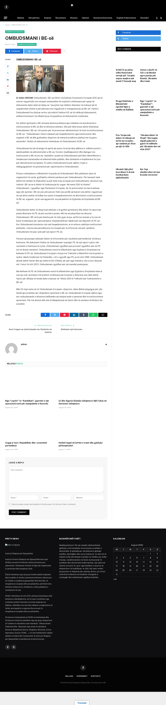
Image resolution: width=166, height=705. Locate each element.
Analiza (47, 18)
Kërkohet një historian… (72, 329)
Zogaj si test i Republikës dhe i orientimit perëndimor (26, 444)
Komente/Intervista (103, 18)
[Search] (161, 18)
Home (7, 25)
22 (150, 566)
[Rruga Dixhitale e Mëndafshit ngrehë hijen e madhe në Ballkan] (126, 92)
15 (150, 562)
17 (117, 566)
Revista (73, 18)
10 (117, 562)
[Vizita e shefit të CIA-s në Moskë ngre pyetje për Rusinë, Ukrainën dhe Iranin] (150, 60)
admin (24, 344)
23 (157, 566)
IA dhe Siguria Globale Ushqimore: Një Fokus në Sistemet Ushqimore (83, 402)
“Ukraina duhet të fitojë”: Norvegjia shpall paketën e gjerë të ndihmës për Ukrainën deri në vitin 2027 (150, 142)
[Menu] (5, 18)
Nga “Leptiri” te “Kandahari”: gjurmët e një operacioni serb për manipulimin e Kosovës (27, 402)
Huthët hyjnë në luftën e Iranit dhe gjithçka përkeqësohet (80, 444)
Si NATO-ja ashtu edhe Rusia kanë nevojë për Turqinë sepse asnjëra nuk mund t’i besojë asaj (126, 75)
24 (117, 570)
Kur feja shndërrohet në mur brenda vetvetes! (150, 172)
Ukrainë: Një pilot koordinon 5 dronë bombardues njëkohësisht (125, 173)
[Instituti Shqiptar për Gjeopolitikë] (83, 7)
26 (130, 570)
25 (123, 570)
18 (124, 566)
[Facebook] (7, 66)
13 (137, 562)
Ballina (20, 18)
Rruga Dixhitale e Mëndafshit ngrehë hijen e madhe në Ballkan (124, 105)
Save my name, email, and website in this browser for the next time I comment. (44, 504)
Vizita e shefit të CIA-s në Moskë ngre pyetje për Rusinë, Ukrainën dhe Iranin (148, 75)
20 (137, 566)
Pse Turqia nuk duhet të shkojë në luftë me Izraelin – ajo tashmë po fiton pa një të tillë (126, 141)
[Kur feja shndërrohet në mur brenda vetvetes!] (150, 160)
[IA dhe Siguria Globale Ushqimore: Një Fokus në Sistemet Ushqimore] (83, 384)
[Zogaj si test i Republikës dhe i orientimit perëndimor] (29, 426)
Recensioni (61, 18)
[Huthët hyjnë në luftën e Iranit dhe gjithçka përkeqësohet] (83, 426)
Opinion (85, 18)
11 (123, 562)
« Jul (115, 579)
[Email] (7, 92)
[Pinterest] (7, 86)
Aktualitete (34, 18)
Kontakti (144, 18)
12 (130, 562)
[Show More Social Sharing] (64, 51)
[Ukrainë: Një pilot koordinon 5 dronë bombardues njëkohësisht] (126, 160)
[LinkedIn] (7, 79)
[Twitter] (7, 73)
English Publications (126, 18)
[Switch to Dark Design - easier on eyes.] (156, 18)
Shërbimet (82, 676)
